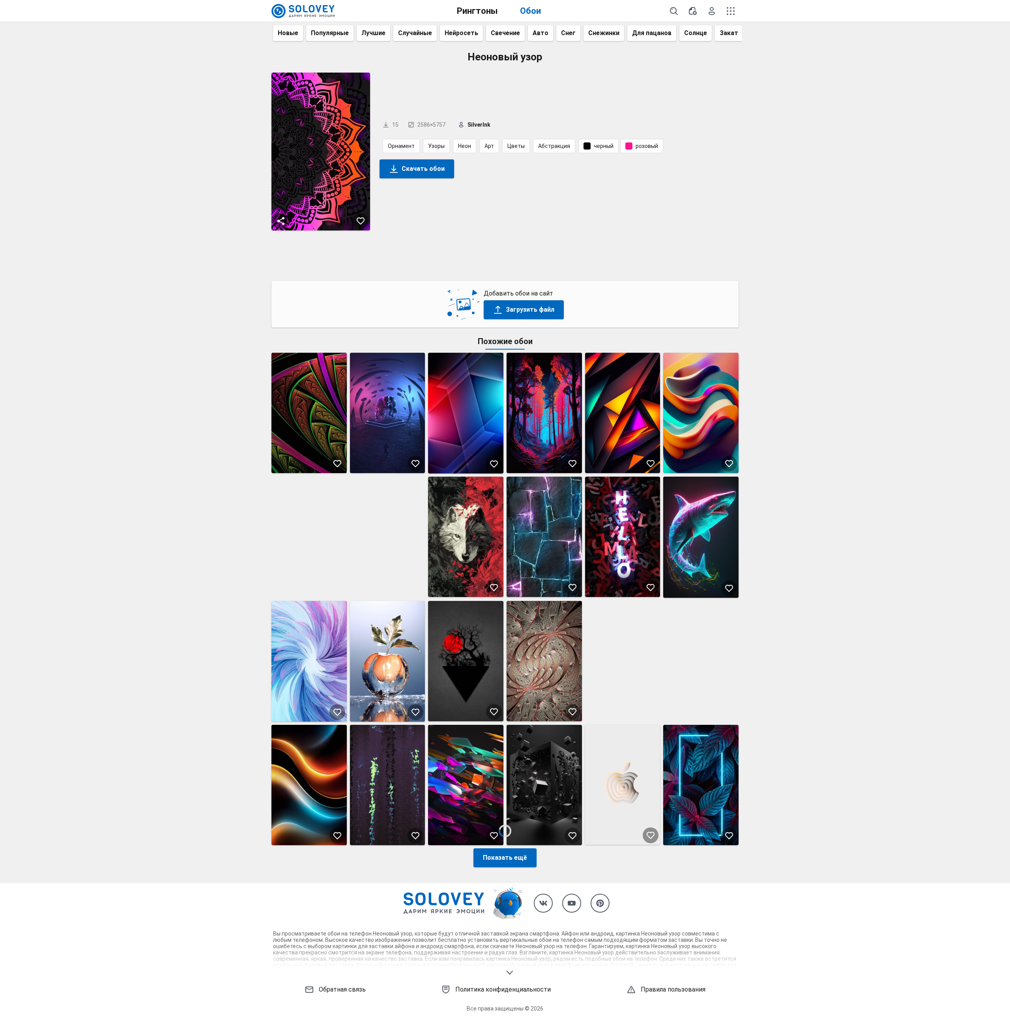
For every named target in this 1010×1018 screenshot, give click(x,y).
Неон (464, 146)
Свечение (505, 33)
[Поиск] (673, 11)
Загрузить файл (530, 309)
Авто (540, 33)
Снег (568, 33)
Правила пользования (673, 989)
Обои (530, 11)
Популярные (330, 33)
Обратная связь (342, 989)
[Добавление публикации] (692, 11)
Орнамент (401, 146)
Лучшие (373, 33)
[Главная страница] (303, 11)
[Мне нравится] (360, 221)
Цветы (516, 146)
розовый (647, 146)
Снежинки (603, 33)
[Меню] (730, 11)
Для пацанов (651, 33)
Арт (489, 146)
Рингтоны (477, 11)
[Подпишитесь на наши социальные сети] (543, 903)
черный (603, 146)
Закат (729, 33)
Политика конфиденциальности (503, 989)
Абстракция (554, 146)
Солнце (695, 33)
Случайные (415, 33)
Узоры (436, 146)
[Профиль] (711, 11)
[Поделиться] (281, 221)
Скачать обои (423, 168)
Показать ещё (505, 857)
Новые (288, 33)
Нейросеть (461, 33)
